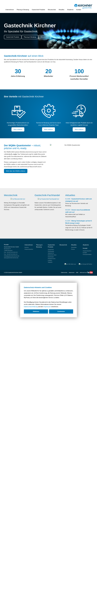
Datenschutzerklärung (31, 306)
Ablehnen (36, 311)
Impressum (47, 306)
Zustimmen (61, 311)
